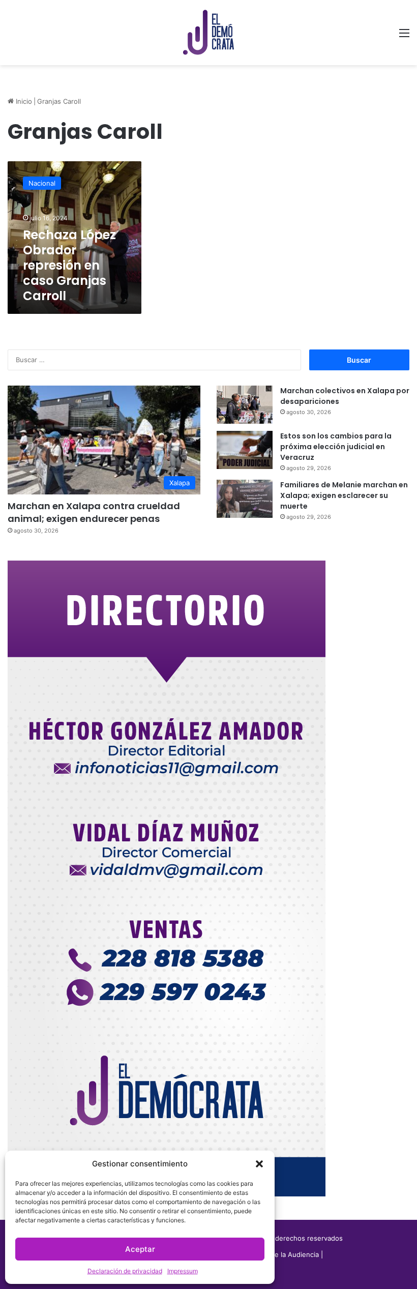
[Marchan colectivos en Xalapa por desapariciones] (245, 405)
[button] (259, 1164)
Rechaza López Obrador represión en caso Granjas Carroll (69, 265)
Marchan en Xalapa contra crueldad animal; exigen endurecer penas (94, 512)
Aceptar (140, 1249)
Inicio (23, 101)
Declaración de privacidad (124, 1271)
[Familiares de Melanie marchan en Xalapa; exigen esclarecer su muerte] (245, 499)
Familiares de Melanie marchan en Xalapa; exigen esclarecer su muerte (344, 495)
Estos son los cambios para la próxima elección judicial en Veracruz (336, 446)
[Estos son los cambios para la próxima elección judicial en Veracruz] (245, 450)
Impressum (182, 1271)
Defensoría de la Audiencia (276, 1254)
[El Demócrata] (208, 32)
